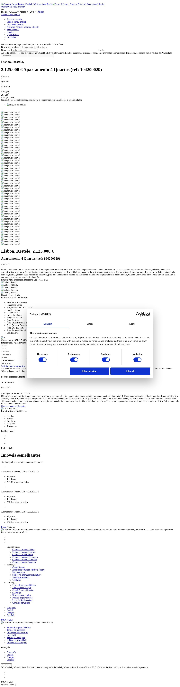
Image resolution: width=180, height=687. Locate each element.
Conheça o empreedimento (13, 406)
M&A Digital (7, 620)
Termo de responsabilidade (24, 585)
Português (11, 607)
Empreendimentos (15, 24)
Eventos (10, 32)
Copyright (16, 592)
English (10, 610)
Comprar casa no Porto (22, 554)
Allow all (130, 371)
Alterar (41, 12)
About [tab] (132, 324)
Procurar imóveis (14, 19)
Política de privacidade (22, 598)
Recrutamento (13, 29)
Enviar (102, 50)
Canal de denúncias (21, 603)
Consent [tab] (48, 324)
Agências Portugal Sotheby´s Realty (23, 27)
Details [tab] (90, 324)
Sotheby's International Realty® (26, 575)
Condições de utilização (22, 590)
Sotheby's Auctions (20, 577)
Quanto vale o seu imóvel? (13, 7)
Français (10, 612)
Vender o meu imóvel (10, 14)
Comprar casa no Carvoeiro (24, 559)
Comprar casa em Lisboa (23, 549)
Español (10, 615)
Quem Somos (13, 34)
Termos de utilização (21, 587)
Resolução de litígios (21, 595)
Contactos (11, 37)
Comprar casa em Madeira (24, 562)
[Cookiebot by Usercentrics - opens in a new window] (138, 314)
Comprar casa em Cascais (23, 552)
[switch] (74, 359)
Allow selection (89, 371)
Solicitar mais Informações (13, 366)
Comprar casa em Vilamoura (25, 557)
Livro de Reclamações (22, 600)
